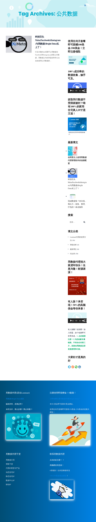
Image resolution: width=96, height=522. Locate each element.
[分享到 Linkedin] (79, 366)
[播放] (71, 90)
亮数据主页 (10, 460)
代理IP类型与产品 (13, 468)
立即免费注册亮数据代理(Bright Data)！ (65, 398)
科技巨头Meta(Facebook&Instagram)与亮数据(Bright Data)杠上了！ (48, 42)
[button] (77, 87)
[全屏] (85, 90)
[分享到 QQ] (69, 366)
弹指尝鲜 (12, 40)
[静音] (83, 90)
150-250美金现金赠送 (58, 475)
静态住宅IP (10, 476)
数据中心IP (10, 480)
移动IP (8, 484)
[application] (77, 87)
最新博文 (73, 249)
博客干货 (9, 464)
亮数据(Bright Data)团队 (15, 398)
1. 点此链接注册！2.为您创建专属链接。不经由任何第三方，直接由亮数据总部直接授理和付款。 (77, 342)
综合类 (22, 40)
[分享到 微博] (72, 366)
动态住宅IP (10, 472)
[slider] (76, 90)
